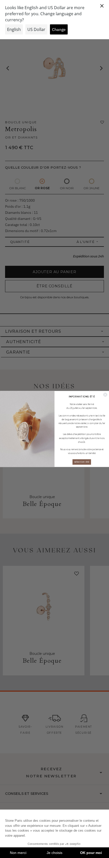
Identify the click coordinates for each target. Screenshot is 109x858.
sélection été (81, 462)
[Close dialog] (105, 394)
